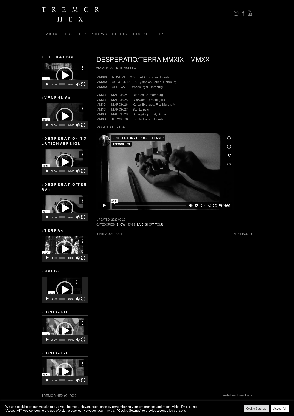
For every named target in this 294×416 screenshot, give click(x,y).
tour (159, 224)
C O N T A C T (141, 34)
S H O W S (99, 34)
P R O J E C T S (76, 34)
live (140, 224)
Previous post (110, 233)
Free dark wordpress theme (236, 395)
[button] (64, 75)
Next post (242, 233)
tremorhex (127, 68)
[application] (65, 76)
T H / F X (162, 34)
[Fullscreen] (83, 84)
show (120, 224)
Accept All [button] (279, 408)
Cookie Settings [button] (256, 408)
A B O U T (53, 34)
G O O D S (119, 34)
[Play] (47, 84)
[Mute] (78, 84)
